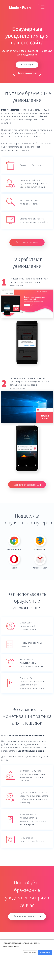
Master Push (20, 7)
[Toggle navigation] (42, 7)
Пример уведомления (27, 73)
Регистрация (27, 64)
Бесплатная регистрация (27, 242)
